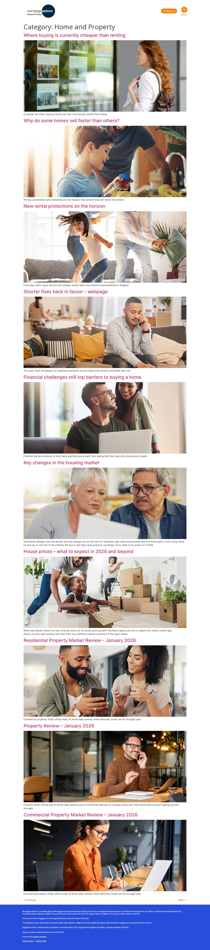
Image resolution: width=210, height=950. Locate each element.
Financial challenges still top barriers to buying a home (82, 377)
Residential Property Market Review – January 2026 (80, 640)
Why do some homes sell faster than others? (71, 120)
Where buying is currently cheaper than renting (74, 35)
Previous (30, 900)
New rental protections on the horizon (64, 206)
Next (182, 900)
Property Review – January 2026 (59, 726)
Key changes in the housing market (61, 462)
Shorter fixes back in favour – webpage (66, 291)
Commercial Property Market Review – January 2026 (81, 815)
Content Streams (39, 936)
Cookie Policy (41, 941)
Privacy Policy (27, 941)
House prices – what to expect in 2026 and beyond (79, 551)
